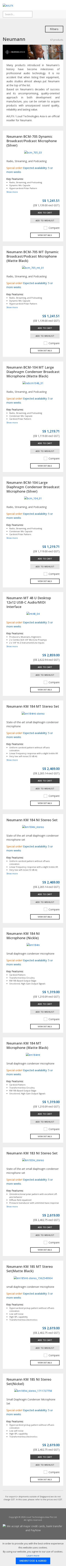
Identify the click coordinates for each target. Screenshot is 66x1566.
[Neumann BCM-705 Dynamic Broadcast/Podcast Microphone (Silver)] (33, 152)
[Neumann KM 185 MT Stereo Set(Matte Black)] (33, 1278)
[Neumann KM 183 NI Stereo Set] (33, 1160)
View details (45, 235)
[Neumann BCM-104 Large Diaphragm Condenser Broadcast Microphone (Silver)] (33, 498)
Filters (54, 29)
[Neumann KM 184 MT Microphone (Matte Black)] (33, 1054)
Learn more (33, 1555)
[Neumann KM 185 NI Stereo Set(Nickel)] (33, 1390)
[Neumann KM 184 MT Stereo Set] (33, 713)
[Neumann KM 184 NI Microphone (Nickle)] (33, 944)
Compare (54, 228)
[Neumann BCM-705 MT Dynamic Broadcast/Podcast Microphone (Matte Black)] (33, 267)
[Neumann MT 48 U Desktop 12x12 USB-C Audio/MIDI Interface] (33, 613)
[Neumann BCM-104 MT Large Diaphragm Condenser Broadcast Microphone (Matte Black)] (33, 383)
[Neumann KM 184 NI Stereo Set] (33, 827)
